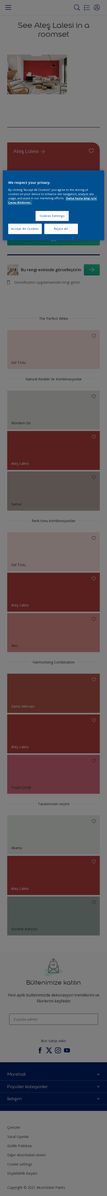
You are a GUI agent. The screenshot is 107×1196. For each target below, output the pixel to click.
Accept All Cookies (25, 229)
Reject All (61, 229)
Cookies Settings (52, 216)
